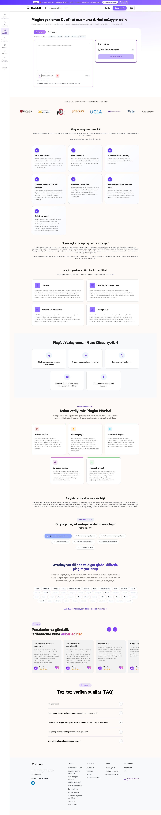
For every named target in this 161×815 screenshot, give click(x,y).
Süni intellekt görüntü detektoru (75, 797)
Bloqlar (89, 774)
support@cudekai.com (133, 779)
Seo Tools (71, 801)
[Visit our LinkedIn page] (33, 783)
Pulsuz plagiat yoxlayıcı (73, 778)
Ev (46, 8)
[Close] (159, 2)
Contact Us (90, 768)
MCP (65, 8)
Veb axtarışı (40, 32)
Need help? (128, 768)
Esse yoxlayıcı (73, 789)
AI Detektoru (52, 32)
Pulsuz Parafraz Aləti (75, 786)
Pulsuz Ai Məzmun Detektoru (74, 772)
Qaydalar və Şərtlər (111, 771)
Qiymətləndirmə (55, 8)
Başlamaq (119, 8)
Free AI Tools (72, 805)
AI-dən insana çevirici (75, 768)
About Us (90, 771)
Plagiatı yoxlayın (116, 57)
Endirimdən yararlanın (109, 2)
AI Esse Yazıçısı (73, 792)
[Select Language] (132, 8)
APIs (125, 771)
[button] (85, 703)
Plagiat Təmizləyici (74, 782)
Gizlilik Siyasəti (110, 768)
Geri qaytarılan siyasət (112, 774)
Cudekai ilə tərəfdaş (93, 778)
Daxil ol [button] (107, 8)
